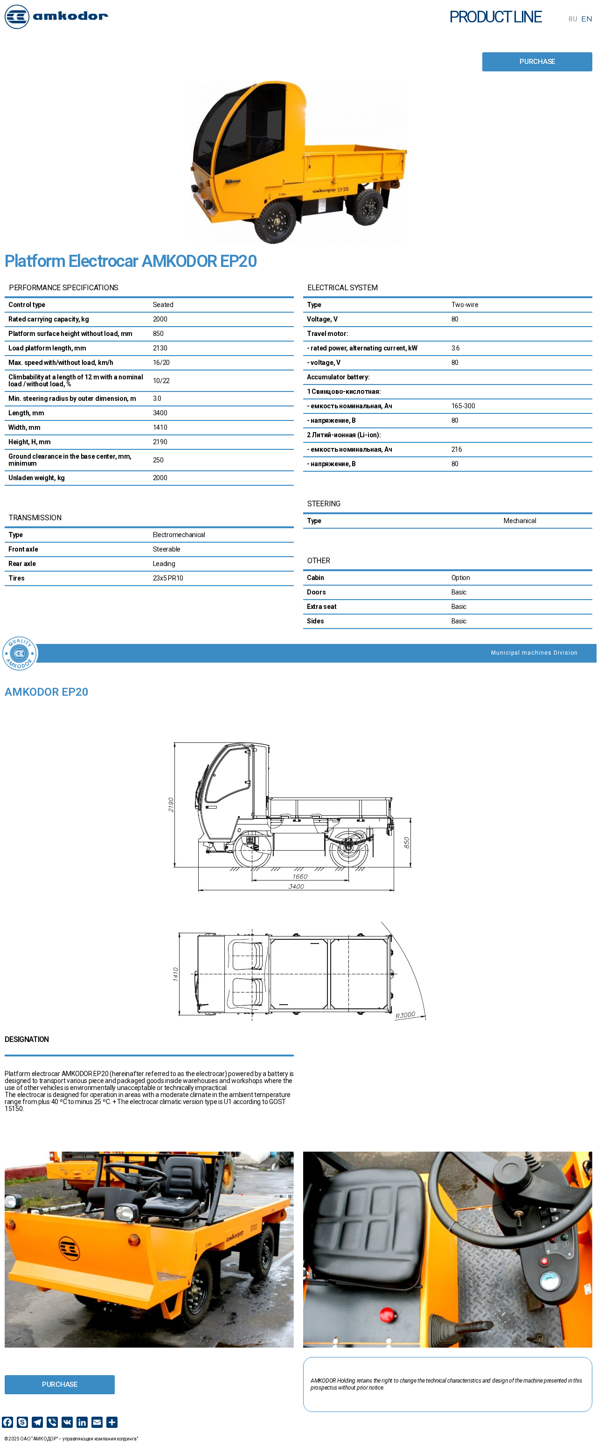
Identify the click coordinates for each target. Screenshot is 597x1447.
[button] (537, 61)
